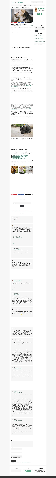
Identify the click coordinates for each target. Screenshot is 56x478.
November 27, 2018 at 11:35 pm (18, 340)
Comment (12, 440)
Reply (12, 233)
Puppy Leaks (17, 2)
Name (12, 447)
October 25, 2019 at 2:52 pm (18, 368)
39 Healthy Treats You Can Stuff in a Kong (39, 38)
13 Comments (31, 25)
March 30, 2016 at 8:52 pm (18, 237)
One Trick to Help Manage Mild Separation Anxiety (19, 156)
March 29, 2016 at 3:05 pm (17, 218)
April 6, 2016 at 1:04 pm (17, 281)
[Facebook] (40, 14)
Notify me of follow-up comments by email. (17, 457)
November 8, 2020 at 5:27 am (18, 420)
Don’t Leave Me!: (18, 151)
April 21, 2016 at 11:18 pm (17, 309)
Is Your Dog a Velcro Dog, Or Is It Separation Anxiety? (20, 155)
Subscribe (22, 205)
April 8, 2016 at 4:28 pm (17, 294)
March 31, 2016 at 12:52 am (17, 249)
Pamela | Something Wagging (18, 280)
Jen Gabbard (16, 236)
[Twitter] (41, 14)
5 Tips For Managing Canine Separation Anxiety (19, 158)
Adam (14, 367)
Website (12, 454)
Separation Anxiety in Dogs (16, 157)
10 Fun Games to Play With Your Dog (38, 44)
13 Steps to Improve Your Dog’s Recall (39, 42)
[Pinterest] (38, 14)
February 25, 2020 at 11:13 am (18, 392)
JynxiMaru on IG (16, 391)
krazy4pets (15, 293)
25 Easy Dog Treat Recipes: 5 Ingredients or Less (40, 41)
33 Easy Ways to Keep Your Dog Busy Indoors (39, 35)
